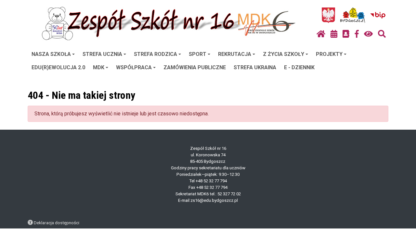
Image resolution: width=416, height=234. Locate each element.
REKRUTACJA (234, 54)
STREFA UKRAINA (255, 67)
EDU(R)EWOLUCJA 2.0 (58, 67)
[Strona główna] (321, 34)
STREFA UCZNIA (102, 54)
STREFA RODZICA (155, 54)
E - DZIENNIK (299, 67)
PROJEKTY (329, 54)
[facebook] (357, 34)
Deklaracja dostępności (56, 222)
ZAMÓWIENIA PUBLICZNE (194, 67)
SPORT (197, 54)
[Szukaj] (381, 34)
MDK (98, 67)
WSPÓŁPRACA (134, 67)
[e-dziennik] (346, 34)
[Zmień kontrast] (368, 34)
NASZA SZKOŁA (51, 54)
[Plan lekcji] (334, 34)
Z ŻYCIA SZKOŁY (283, 54)
